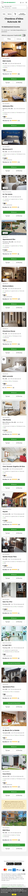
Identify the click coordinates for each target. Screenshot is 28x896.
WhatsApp (19, 82)
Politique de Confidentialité (16, 886)
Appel (8, 82)
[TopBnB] (24, 35)
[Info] (20, 35)
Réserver (14, 79)
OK (14, 894)
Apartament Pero (8, 687)
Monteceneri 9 (8, 149)
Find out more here (17, 889)
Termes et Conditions (5, 886)
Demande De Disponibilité (14, 663)
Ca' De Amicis (7, 194)
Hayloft (5, 512)
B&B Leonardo (8, 376)
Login (23, 2)
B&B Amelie (7, 61)
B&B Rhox (6, 830)
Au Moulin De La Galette (11, 730)
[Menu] (26, 2)
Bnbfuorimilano (8, 286)
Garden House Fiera (10, 557)
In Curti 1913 (7, 645)
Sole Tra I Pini (7, 602)
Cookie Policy (4, 887)
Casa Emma (7, 774)
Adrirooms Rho (8, 106)
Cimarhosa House (9, 331)
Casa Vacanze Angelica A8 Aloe (14, 466)
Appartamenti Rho (9, 239)
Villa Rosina (7, 420)
